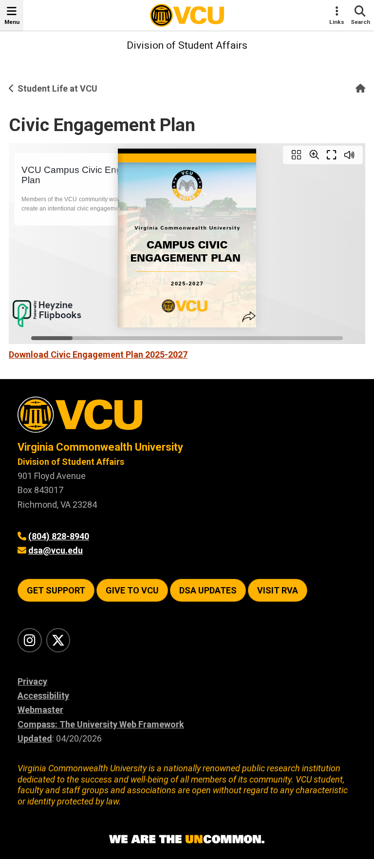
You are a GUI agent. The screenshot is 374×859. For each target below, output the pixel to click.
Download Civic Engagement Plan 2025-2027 (98, 354)
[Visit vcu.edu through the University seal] (187, 418)
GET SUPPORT (56, 590)
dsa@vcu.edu (55, 550)
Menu (11, 22)
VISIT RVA (277, 590)
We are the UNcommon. (187, 839)
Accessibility (43, 695)
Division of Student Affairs (187, 45)
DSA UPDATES (208, 590)
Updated (35, 738)
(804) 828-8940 (58, 536)
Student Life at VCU (57, 88)
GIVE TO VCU (132, 590)
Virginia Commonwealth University (100, 447)
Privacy (32, 681)
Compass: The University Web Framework (101, 724)
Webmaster (40, 710)
